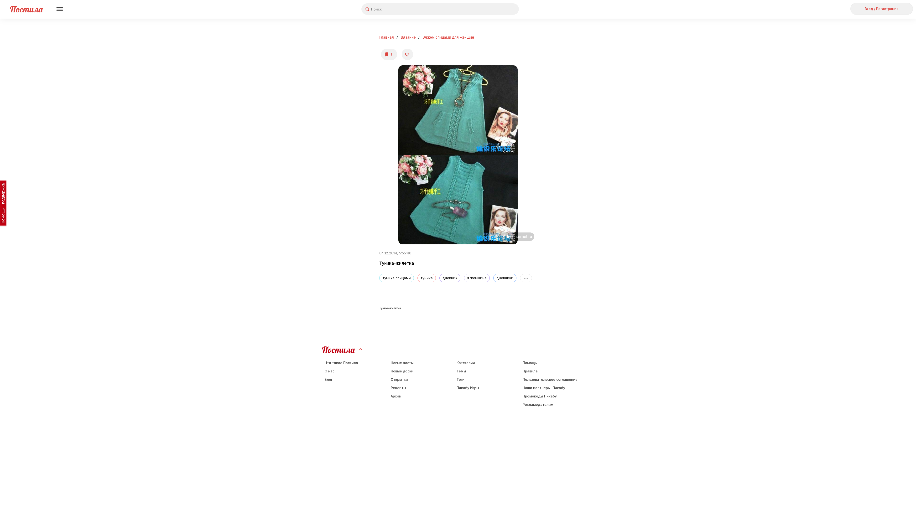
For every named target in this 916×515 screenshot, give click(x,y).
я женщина (477, 278)
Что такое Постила (341, 363)
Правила (530, 371)
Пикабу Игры (468, 388)
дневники (504, 278)
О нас (329, 371)
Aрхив (396, 396)
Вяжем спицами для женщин (448, 37)
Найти (497, 9)
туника (427, 278)
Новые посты (402, 363)
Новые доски (402, 371)
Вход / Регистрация (882, 9)
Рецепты (398, 388)
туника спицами (396, 278)
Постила (26, 9)
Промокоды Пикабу (540, 396)
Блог (329, 379)
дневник (449, 278)
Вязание (408, 37)
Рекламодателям (538, 404)
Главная (386, 37)
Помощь (530, 363)
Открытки (399, 379)
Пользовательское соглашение (550, 379)
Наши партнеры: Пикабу (544, 388)
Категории (466, 363)
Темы (461, 371)
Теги (460, 379)
